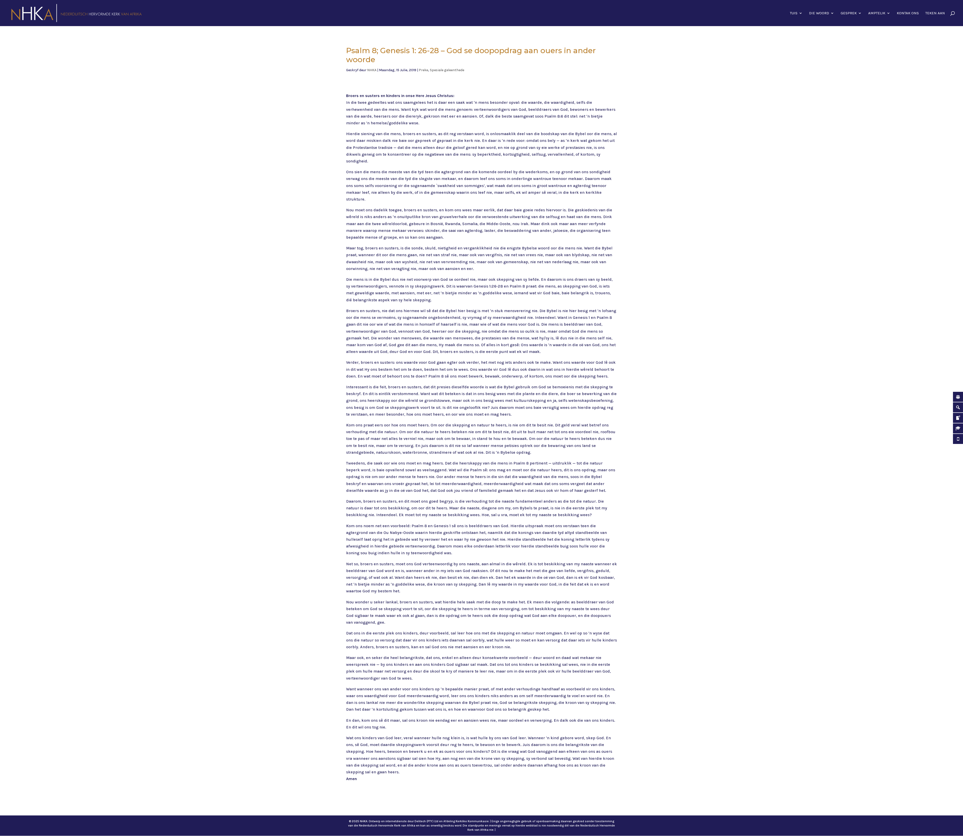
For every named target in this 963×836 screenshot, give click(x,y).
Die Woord (819, 13)
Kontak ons (908, 13)
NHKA (371, 70)
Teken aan (935, 13)
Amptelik (876, 13)
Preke (423, 70)
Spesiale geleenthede (447, 70)
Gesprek (849, 13)
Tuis (793, 13)
